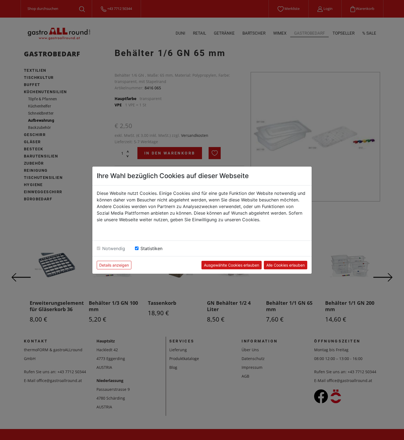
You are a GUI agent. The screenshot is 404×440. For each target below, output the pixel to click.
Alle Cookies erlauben (285, 265)
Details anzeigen (114, 265)
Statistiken (151, 248)
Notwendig (113, 248)
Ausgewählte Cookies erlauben (231, 265)
